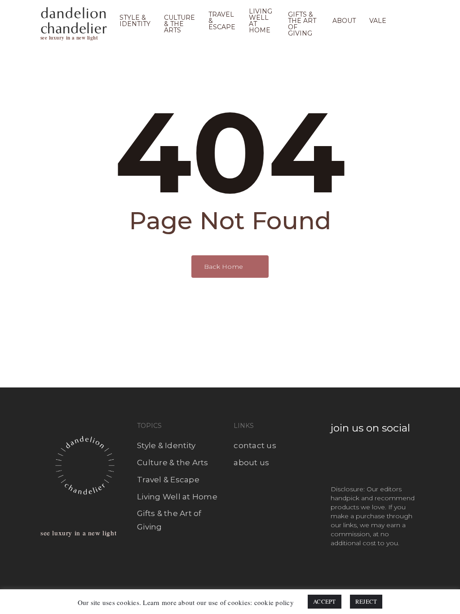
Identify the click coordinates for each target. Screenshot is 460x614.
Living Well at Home (177, 496)
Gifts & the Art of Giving (169, 520)
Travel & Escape (168, 479)
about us (251, 462)
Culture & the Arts (172, 462)
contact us (255, 445)
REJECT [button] (366, 601)
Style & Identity (166, 445)
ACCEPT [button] (324, 601)
